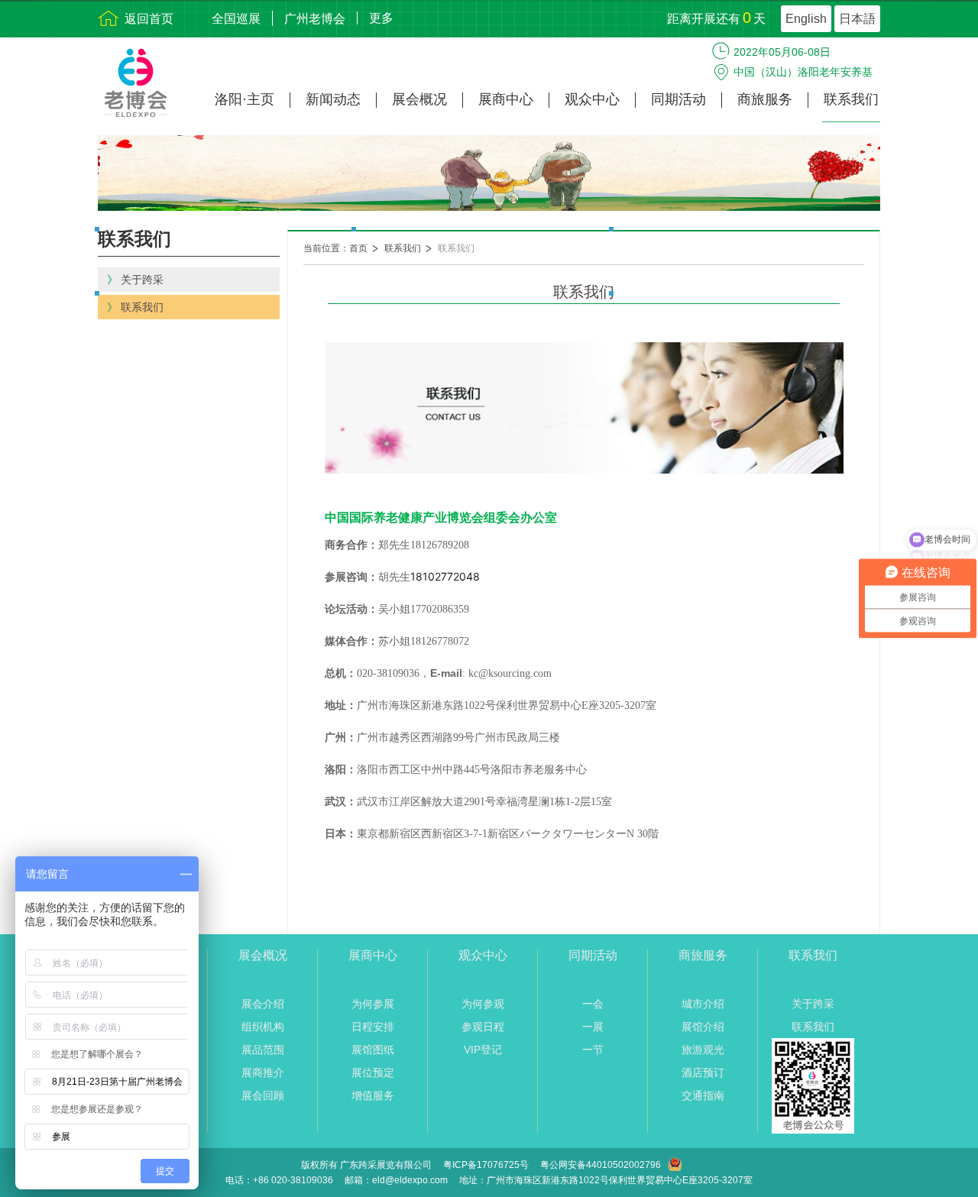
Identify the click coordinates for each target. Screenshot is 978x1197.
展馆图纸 (372, 1049)
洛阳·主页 (244, 99)
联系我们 (851, 99)
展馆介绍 (703, 1027)
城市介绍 (703, 1004)
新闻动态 (333, 99)
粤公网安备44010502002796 (600, 1165)
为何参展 (372, 1004)
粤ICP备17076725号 (486, 1165)
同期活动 (678, 99)
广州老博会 (314, 18)
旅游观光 (703, 1049)
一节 (593, 1049)
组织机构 (262, 1027)
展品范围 (262, 1049)
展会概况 (419, 99)
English (806, 18)
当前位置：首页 (335, 248)
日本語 (857, 18)
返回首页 (149, 18)
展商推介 (262, 1072)
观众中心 (592, 99)
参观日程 (482, 1027)
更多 (381, 17)
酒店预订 (703, 1072)
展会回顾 (262, 1095)
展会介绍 (262, 1004)
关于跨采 (813, 1004)
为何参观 (482, 1004)
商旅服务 (764, 99)
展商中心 (505, 99)
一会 (593, 1004)
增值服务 (372, 1095)
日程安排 (372, 1027)
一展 (593, 1027)
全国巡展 (236, 18)
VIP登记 (483, 1049)
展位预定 (372, 1072)
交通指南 (703, 1095)
